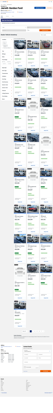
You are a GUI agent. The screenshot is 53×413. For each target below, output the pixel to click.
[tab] (2, 16)
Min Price (3, 61)
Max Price (9, 61)
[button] (50, 1)
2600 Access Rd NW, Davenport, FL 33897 (7, 12)
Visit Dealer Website (39, 7)
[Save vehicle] (25, 41)
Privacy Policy (25, 371)
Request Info (20, 65)
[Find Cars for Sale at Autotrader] (5, 1)
